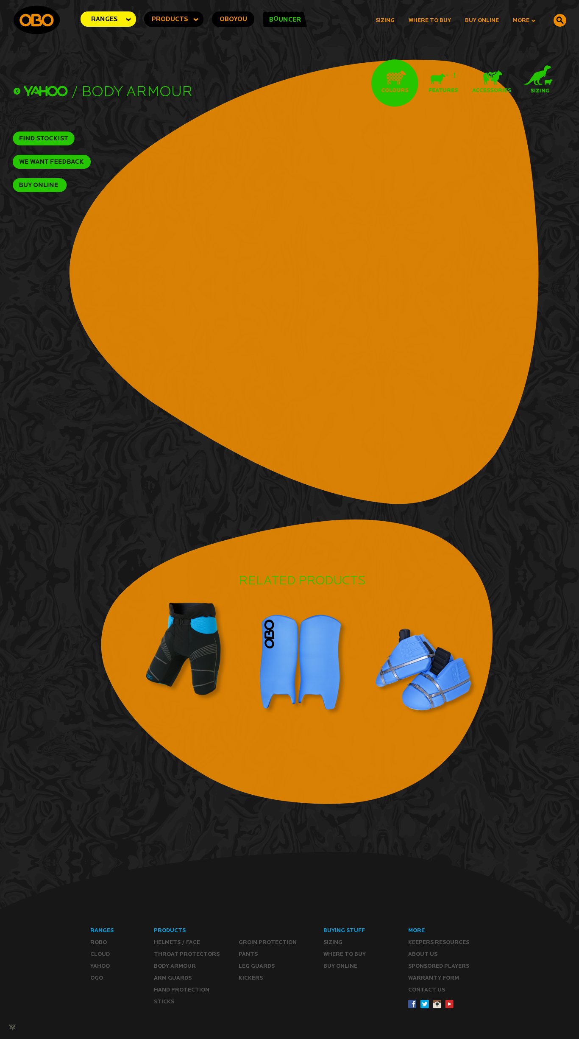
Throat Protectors (187, 954)
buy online (482, 20)
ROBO (98, 942)
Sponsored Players (438, 966)
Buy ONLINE (340, 966)
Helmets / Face (177, 942)
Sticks (164, 1001)
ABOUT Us (422, 954)
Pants (248, 954)
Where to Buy (430, 20)
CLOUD (100, 954)
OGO (96, 978)
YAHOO (100, 966)
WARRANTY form (433, 978)
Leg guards (257, 966)
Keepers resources (438, 942)
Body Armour (175, 966)
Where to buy (344, 954)
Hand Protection (181, 989)
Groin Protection (268, 942)
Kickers (251, 978)
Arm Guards (173, 978)
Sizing (385, 20)
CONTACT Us (426, 989)
